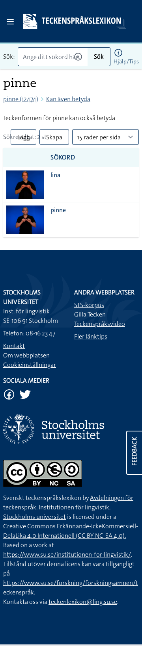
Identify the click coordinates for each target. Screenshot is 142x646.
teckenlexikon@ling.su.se (83, 602)
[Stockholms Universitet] (71, 429)
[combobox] (53, 56)
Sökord (62, 157)
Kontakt (14, 346)
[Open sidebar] (10, 21)
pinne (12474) (20, 99)
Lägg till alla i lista (23, 139)
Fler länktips (90, 336)
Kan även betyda (68, 99)
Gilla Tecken (90, 314)
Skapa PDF (54, 139)
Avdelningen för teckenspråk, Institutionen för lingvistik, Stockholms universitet (68, 507)
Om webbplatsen (26, 355)
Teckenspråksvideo (99, 324)
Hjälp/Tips (126, 61)
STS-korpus (89, 305)
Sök (99, 56)
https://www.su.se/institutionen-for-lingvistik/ (67, 554)
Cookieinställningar (29, 365)
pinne (58, 210)
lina (55, 175)
